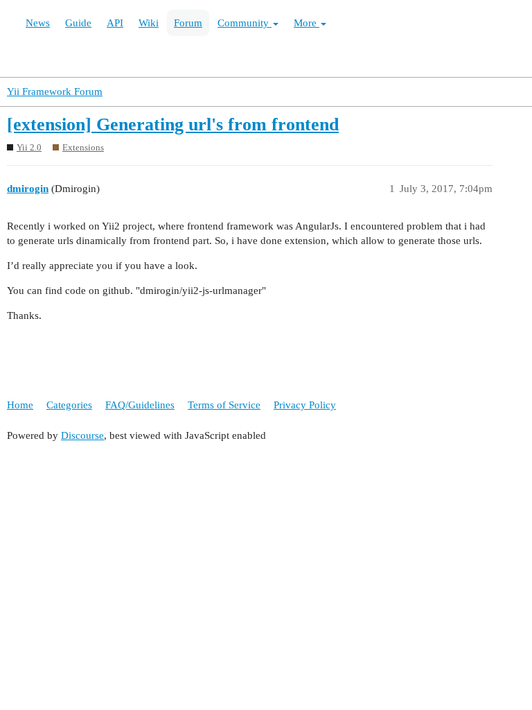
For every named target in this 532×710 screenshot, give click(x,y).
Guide (78, 22)
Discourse (82, 435)
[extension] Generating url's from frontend (173, 124)
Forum (188, 22)
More (306, 22)
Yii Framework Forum (55, 91)
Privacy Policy (305, 404)
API (115, 22)
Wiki (149, 22)
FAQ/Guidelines (140, 404)
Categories (69, 404)
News (38, 22)
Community (245, 22)
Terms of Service (224, 404)
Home (20, 404)
